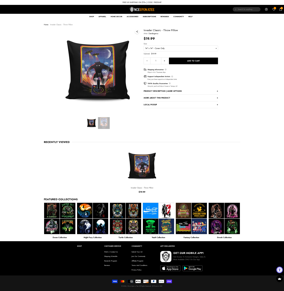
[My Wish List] (274, 9)
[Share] (137, 31)
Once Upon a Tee (132, 286)
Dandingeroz (153, 33)
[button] (280, 9)
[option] (97, 71)
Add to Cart (193, 61)
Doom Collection (60, 237)
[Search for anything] (235, 9)
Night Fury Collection (93, 237)
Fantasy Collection (191, 237)
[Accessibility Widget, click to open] (279, 270)
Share (137, 31)
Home (46, 24)
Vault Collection (158, 237)
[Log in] (266, 9)
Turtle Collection (125, 237)
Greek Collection (224, 237)
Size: (145, 43)
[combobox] (249, 9)
